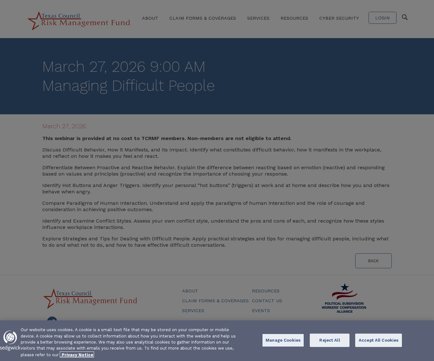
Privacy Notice (76, 354)
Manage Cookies (283, 340)
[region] (217, 340)
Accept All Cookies (378, 340)
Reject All (329, 340)
